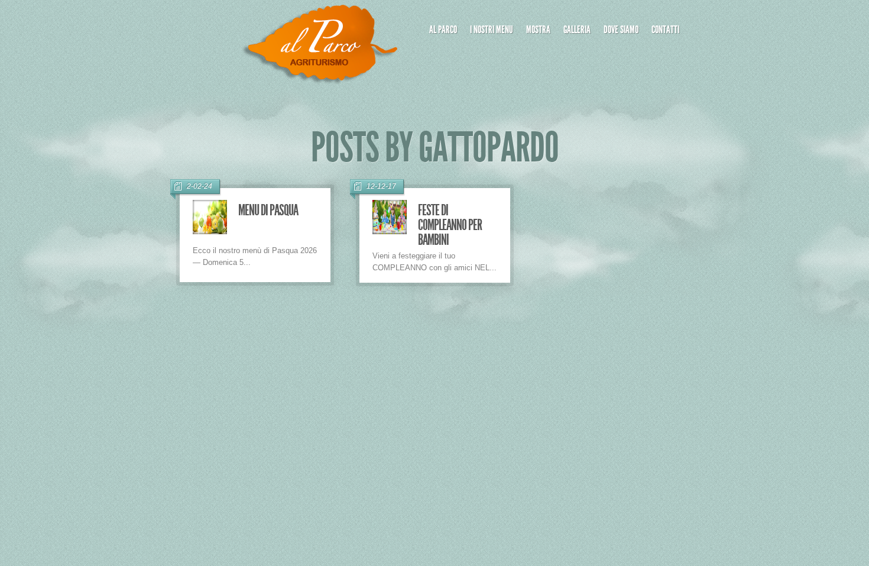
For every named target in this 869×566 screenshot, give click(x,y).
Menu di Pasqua (268, 210)
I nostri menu (491, 29)
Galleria (577, 29)
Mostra (538, 29)
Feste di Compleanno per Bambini (450, 225)
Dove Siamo (621, 29)
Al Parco (443, 29)
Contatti (665, 29)
